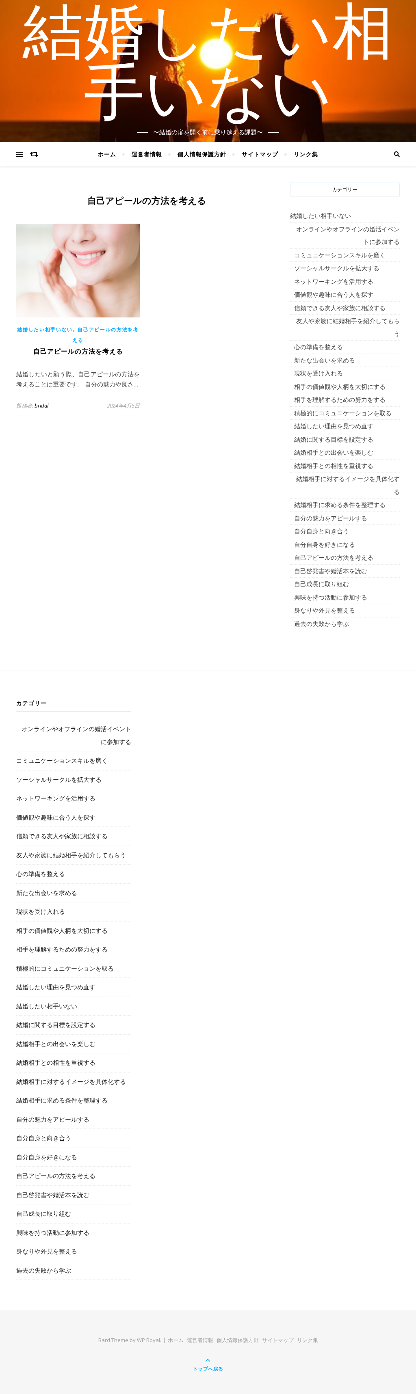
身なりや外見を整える (324, 610)
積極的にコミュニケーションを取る (343, 413)
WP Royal (148, 1340)
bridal (41, 405)
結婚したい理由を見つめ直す (333, 426)
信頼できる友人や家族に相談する (340, 308)
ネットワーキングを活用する (333, 281)
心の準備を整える (318, 347)
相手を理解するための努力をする (340, 399)
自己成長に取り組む (321, 584)
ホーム (107, 154)
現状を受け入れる (318, 373)
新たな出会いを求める (324, 360)
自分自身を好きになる (324, 544)
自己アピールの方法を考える (78, 351)
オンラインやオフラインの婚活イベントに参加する (348, 235)
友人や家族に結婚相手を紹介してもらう (348, 327)
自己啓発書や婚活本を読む (330, 571)
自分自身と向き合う (321, 531)
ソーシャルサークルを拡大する (336, 268)
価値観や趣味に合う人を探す (333, 294)
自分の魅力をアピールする (330, 518)
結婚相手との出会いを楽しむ (333, 452)
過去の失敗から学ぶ (321, 623)
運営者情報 (147, 154)
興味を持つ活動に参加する (330, 597)
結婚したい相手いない (208, 66)
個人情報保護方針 (202, 154)
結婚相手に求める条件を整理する (340, 505)
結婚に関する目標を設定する (333, 439)
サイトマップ (260, 154)
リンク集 (306, 154)
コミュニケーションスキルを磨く (340, 255)
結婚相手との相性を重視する (333, 466)
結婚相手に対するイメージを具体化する (348, 485)
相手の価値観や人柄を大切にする (340, 386)
